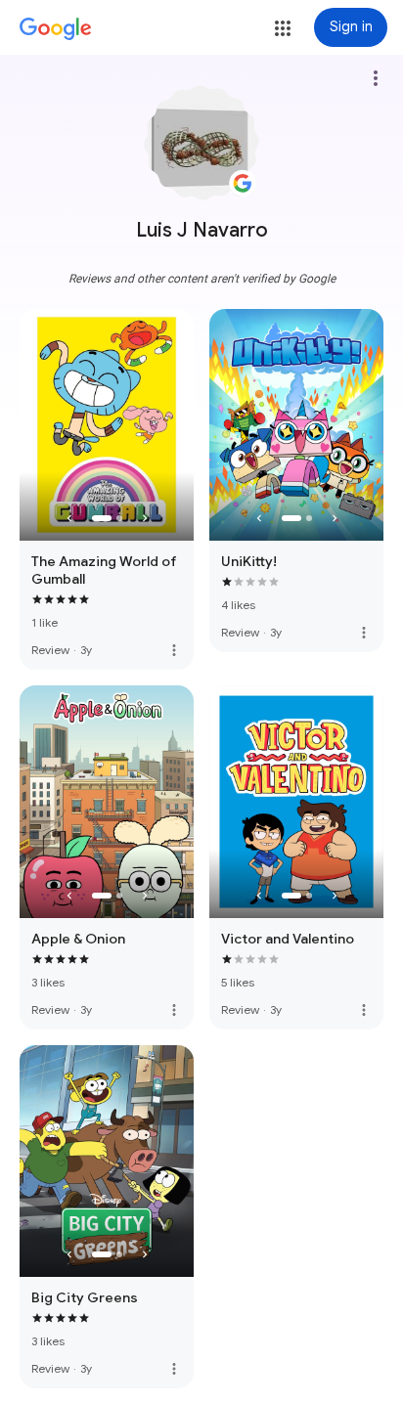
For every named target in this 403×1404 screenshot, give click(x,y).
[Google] (56, 29)
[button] (282, 28)
